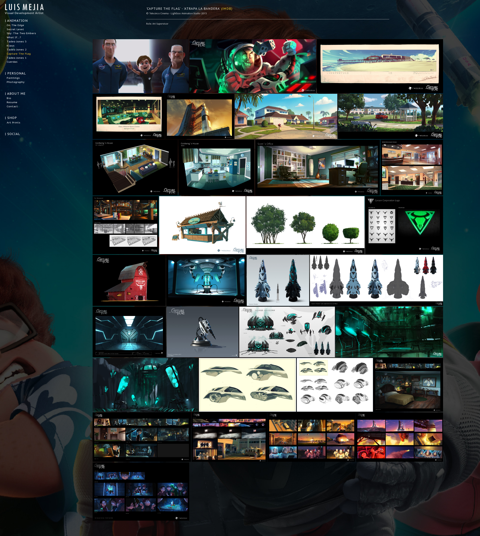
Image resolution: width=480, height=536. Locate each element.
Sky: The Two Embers (21, 33)
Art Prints (13, 122)
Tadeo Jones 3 (16, 41)
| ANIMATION (16, 21)
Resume (12, 102)
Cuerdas (12, 61)
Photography (16, 82)
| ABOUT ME (15, 94)
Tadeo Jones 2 (16, 49)
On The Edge (15, 25)
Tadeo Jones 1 (16, 57)
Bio (9, 98)
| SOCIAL (12, 134)
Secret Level (15, 29)
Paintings (13, 78)
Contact (12, 106)
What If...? (14, 37)
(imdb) (226, 8)
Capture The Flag (19, 53)
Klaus (10, 45)
